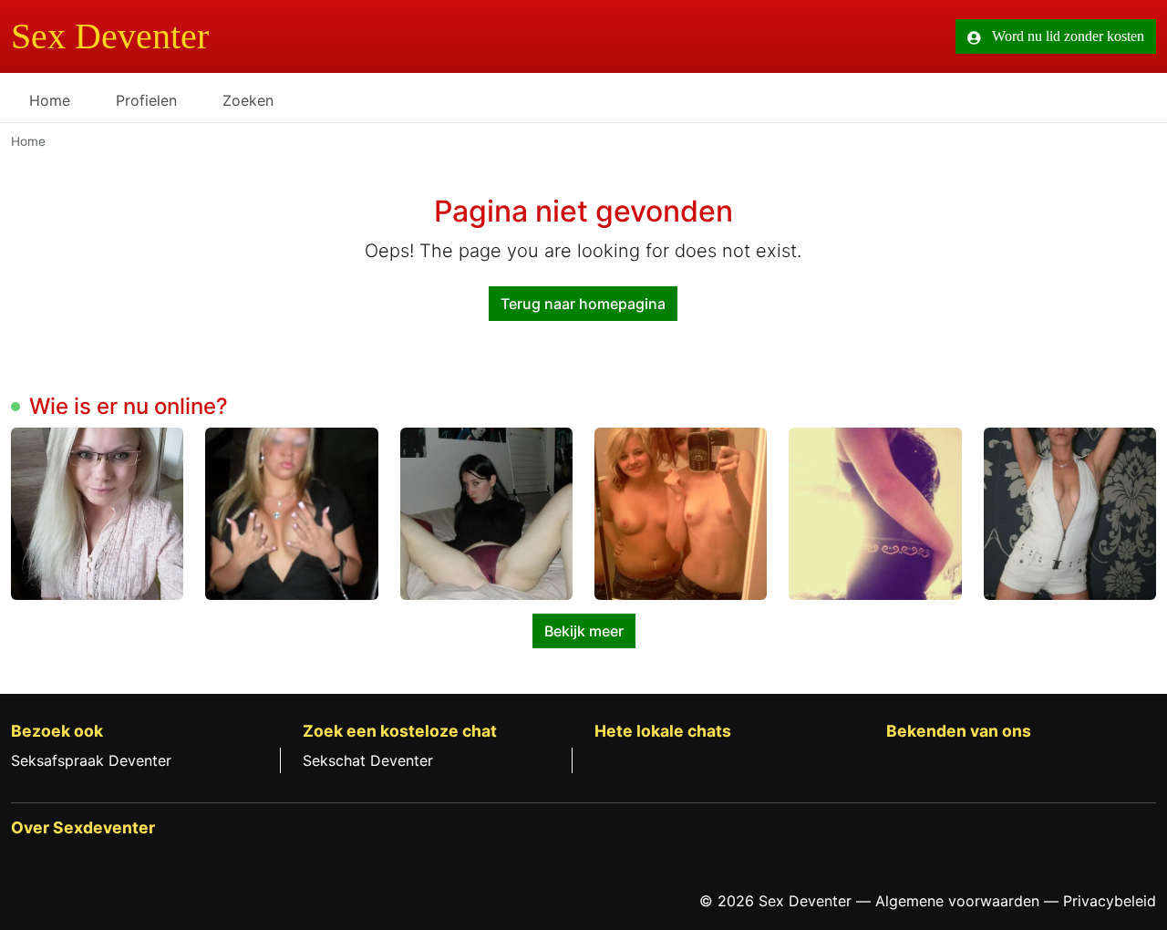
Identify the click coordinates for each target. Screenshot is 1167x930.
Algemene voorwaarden (957, 901)
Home (49, 100)
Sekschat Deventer (368, 760)
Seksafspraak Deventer (91, 760)
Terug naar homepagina (583, 303)
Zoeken (248, 100)
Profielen (146, 100)
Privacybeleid (1109, 901)
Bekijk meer (584, 631)
